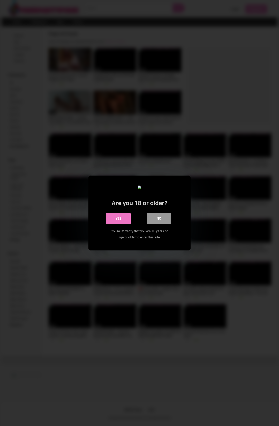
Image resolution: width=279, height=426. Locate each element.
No (159, 218)
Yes (119, 218)
